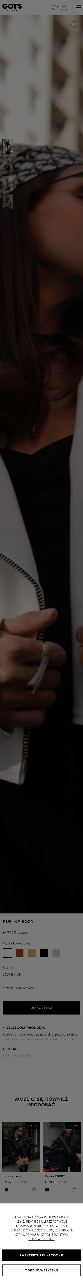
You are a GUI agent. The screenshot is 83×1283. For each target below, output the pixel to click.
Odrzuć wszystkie (42, 1270)
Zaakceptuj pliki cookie (42, 1255)
